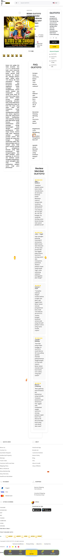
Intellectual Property (6, 455)
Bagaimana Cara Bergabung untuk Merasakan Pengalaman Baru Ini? (36, 134)
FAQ (33, 460)
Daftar (31, 554)
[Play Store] (46, 510)
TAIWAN (2, 518)
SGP (1, 513)
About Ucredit (36, 463)
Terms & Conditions (18, 544)
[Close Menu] (1, 3)
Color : (31, 51)
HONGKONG (3, 510)
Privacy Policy (30, 544)
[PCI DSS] (1, 536)
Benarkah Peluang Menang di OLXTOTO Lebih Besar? (35, 117)
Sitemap (2, 458)
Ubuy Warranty (4, 474)
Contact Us (3, 450)
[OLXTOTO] (7, 3)
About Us (2, 447)
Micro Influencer (4, 468)
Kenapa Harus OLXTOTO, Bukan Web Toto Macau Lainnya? (35, 79)
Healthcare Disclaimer (6, 476)
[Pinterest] (18, 547)
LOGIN (54, 46)
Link (42, 554)
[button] (20, 13)
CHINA (1, 523)
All (16, 3)
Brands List (35, 450)
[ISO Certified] (23, 536)
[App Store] (37, 510)
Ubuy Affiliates (36, 466)
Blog (33, 458)
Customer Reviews (37, 453)
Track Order (3, 460)
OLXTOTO (8, 68)
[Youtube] (12, 547)
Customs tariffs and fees (7, 463)
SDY (1, 515)
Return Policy (36, 455)
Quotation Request (5, 453)
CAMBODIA (3, 520)
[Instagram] (10, 547)
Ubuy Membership (5, 471)
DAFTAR (54, 42)
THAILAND (2, 507)
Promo (10, 554)
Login (20, 554)
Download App (36, 447)
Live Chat (52, 554)
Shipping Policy (4, 466)
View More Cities (4, 528)
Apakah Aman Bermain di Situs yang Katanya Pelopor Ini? (35, 151)
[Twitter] (15, 547)
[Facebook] (7, 547)
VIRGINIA (2, 526)
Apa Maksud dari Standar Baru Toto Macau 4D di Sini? (35, 99)
